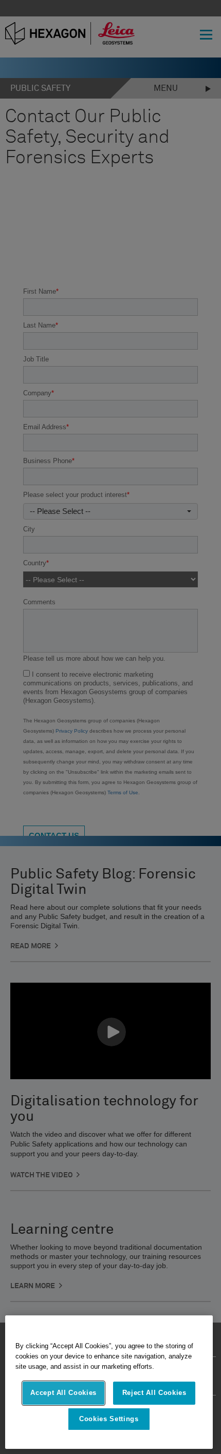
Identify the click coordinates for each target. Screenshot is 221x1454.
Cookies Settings (109, 1419)
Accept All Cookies (63, 1392)
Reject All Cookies (154, 1392)
